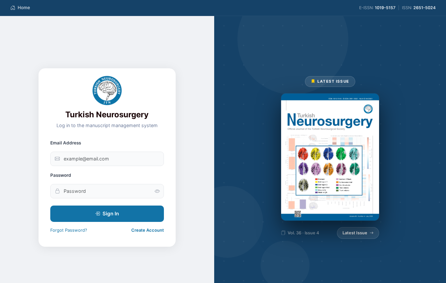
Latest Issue (354, 232)
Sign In (111, 213)
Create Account (147, 230)
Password (60, 175)
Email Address (65, 142)
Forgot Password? (68, 230)
